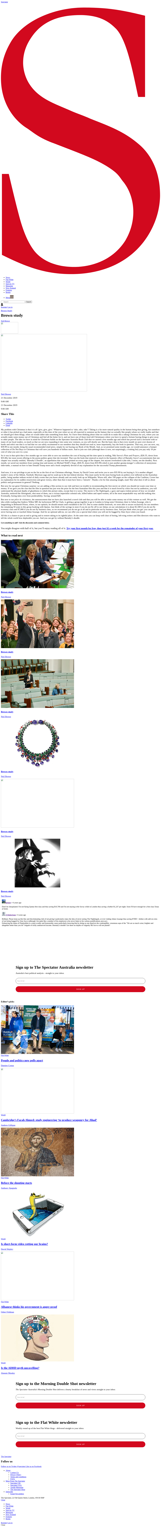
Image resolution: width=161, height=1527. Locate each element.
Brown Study (6, 310)
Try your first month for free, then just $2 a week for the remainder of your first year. (109, 528)
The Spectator (6, 1457)
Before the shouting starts (16, 1182)
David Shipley (7, 1249)
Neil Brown (5, 321)
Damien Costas (7, 1065)
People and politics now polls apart (22, 1060)
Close (3, 1500)
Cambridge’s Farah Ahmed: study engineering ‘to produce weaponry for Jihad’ (49, 1120)
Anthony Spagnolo (9, 1188)
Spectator (4, 2)
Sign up (80, 989)
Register (4, 307)
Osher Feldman (7, 1312)
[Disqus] (80, 928)
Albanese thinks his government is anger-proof (29, 1306)
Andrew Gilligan (8, 1125)
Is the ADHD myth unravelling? (20, 1367)
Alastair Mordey (8, 1373)
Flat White (5, 1055)
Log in (10, 307)
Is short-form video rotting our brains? (24, 1243)
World (3, 1115)
